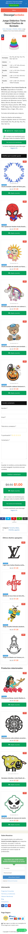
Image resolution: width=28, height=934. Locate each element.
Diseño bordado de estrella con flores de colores (14, 266)
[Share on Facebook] (2, 518)
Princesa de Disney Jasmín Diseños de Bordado (14, 698)
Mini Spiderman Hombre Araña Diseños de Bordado (14, 226)
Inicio (4, 29)
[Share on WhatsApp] (19, 518)
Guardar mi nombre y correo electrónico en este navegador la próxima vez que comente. (13, 467)
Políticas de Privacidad (12, 880)
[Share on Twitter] (8, 518)
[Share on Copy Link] (25, 518)
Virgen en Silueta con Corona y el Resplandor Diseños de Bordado (14, 657)
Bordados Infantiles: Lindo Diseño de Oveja (14, 778)
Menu (14, 10)
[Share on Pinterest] (13, 518)
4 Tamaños (12, 528)
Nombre (4, 408)
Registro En (13, 148)
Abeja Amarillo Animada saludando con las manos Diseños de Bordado (14, 626)
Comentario (5, 440)
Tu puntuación (6, 435)
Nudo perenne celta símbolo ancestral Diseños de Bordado (14, 738)
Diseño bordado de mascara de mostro (13, 818)
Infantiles (15, 29)
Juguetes (17, 530)
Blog (2, 899)
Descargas (9, 29)
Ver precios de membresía (14, 142)
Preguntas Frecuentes (7, 891)
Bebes (20, 29)
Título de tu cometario (8, 426)
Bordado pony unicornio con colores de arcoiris (14, 306)
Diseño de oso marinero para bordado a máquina (14, 346)
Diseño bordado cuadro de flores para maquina (14, 186)
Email (3, 417)
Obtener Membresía (7, 896)
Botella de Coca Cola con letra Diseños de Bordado (14, 596)
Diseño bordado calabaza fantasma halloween (14, 386)
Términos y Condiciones (8, 894)
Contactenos (5, 902)
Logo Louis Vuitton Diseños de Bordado (14, 565)
